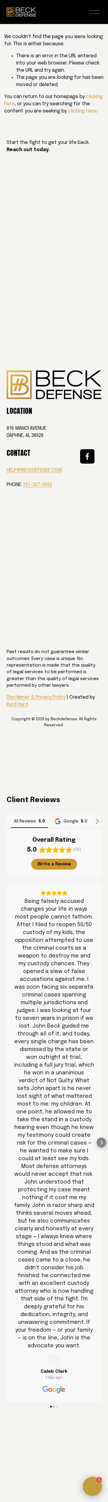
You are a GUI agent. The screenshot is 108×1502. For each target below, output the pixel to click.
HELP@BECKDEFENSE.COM (34, 470)
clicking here (82, 111)
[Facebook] (87, 456)
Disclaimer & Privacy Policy (36, 697)
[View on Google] (54, 1360)
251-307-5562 (37, 484)
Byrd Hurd (17, 704)
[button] (6, 1142)
